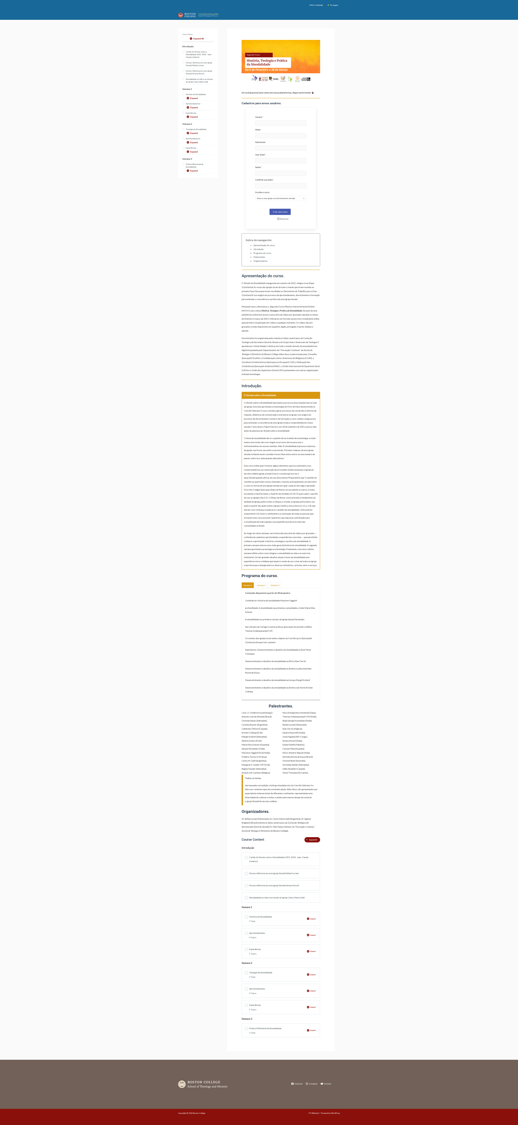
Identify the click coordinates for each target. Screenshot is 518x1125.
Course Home (187, 34)
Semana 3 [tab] (275, 585)
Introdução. (258, 249)
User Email (260, 154)
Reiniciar (284, 218)
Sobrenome (260, 142)
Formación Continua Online (208, 14)
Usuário (259, 117)
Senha (258, 167)
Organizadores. (260, 261)
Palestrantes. (259, 257)
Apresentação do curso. (264, 245)
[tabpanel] (281, 462)
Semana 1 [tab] (247, 585)
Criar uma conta (280, 212)
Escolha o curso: (262, 192)
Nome (257, 129)
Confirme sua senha (264, 180)
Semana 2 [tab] (261, 585)
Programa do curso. (262, 253)
